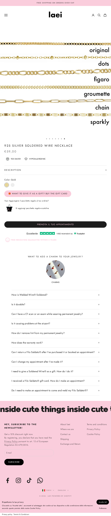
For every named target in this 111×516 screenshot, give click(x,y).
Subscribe (14, 462)
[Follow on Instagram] (18, 480)
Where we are (67, 429)
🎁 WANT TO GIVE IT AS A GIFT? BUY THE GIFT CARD (37, 193)
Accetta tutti (103, 502)
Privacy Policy (11, 441)
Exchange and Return (70, 444)
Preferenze (102, 508)
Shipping (64, 439)
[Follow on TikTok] (29, 480)
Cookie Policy (93, 434)
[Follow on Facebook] (7, 480)
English (62, 490)
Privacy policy (7, 514)
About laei (65, 424)
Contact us (65, 434)
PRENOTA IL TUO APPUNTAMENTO (55, 224)
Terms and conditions (97, 424)
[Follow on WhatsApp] (40, 480)
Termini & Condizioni (21, 514)
